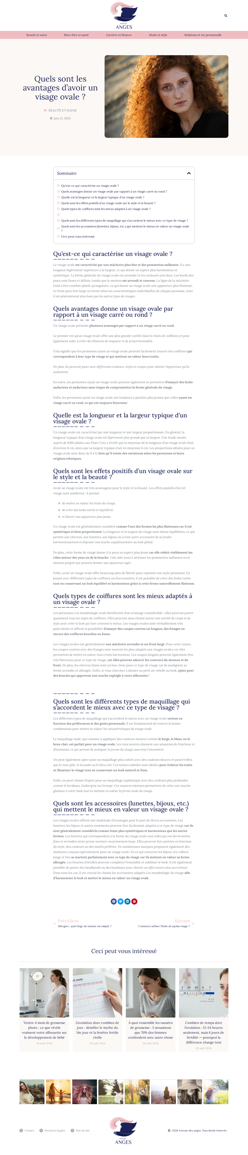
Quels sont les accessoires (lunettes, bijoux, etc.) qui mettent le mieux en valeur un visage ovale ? (125, 228)
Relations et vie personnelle (203, 35)
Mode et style (158, 35)
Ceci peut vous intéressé (78, 236)
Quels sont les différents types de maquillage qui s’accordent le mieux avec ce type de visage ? (124, 220)
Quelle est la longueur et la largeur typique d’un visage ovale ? (102, 197)
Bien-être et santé (76, 35)
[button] (225, 15)
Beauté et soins (36, 35)
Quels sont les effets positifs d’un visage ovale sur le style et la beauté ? (108, 203)
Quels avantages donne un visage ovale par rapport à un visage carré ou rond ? (114, 191)
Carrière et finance (119, 35)
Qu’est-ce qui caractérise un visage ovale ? (90, 185)
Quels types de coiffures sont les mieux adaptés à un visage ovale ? (106, 209)
